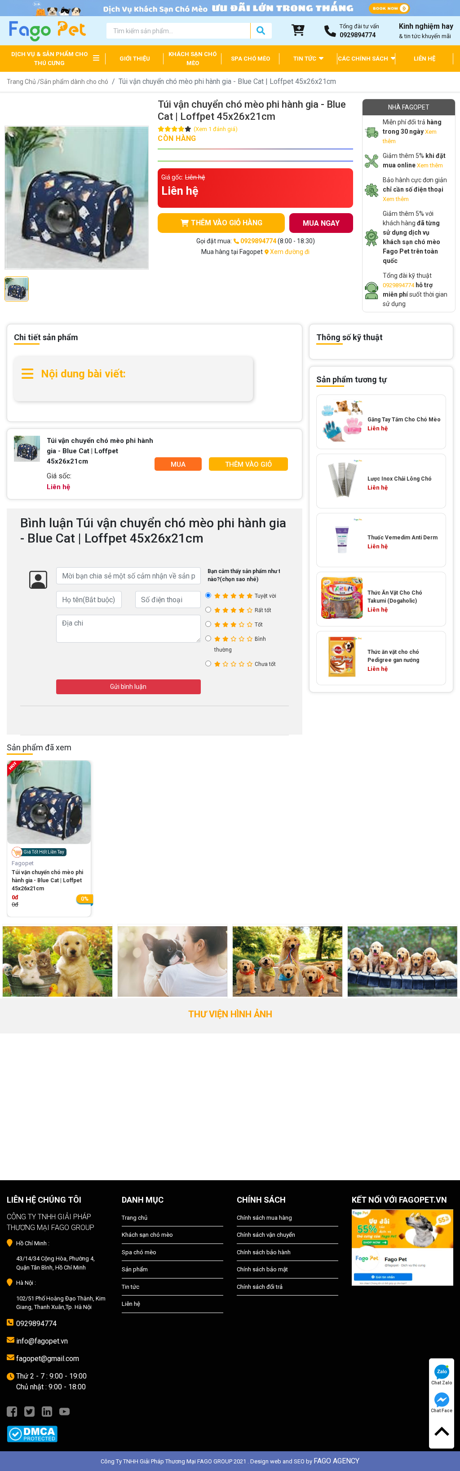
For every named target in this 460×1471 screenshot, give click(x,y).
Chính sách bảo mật (262, 1269)
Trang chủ (134, 1217)
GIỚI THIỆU (134, 58)
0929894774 (398, 285)
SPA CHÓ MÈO (250, 58)
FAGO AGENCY (336, 1461)
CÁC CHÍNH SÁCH (363, 58)
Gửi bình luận (128, 686)
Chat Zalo (441, 1382)
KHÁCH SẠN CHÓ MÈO (192, 58)
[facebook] (12, 1411)
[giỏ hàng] (298, 31)
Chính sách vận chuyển (266, 1234)
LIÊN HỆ (424, 58)
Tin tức (130, 1286)
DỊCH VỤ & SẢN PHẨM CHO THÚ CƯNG (49, 58)
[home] (47, 30)
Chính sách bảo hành (264, 1252)
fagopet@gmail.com (47, 1358)
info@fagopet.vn (42, 1341)
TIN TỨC (305, 58)
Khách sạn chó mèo (147, 1234)
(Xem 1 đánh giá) (216, 129)
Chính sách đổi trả (260, 1286)
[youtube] (64, 1411)
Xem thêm (430, 165)
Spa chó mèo (139, 1252)
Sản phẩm (135, 1269)
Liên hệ (131, 1303)
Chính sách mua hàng (264, 1217)
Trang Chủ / (23, 81)
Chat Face (441, 1410)
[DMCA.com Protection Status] (57, 1429)
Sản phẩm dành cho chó (74, 81)
